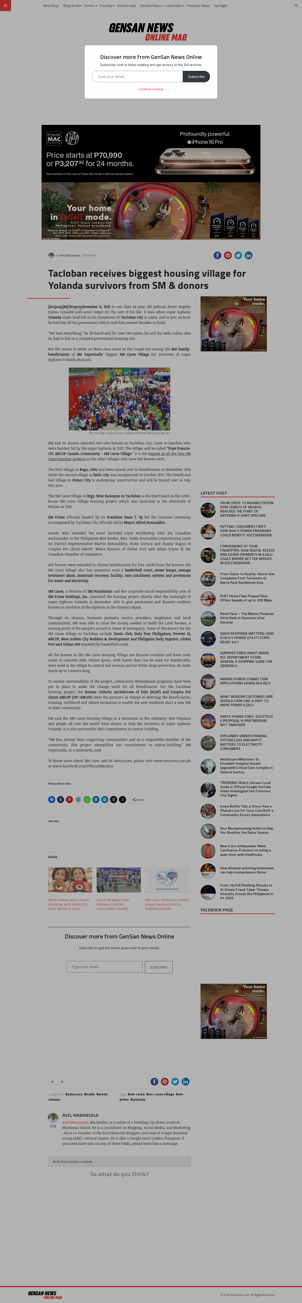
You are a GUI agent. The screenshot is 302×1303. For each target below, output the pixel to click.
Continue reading (151, 89)
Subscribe (196, 76)
